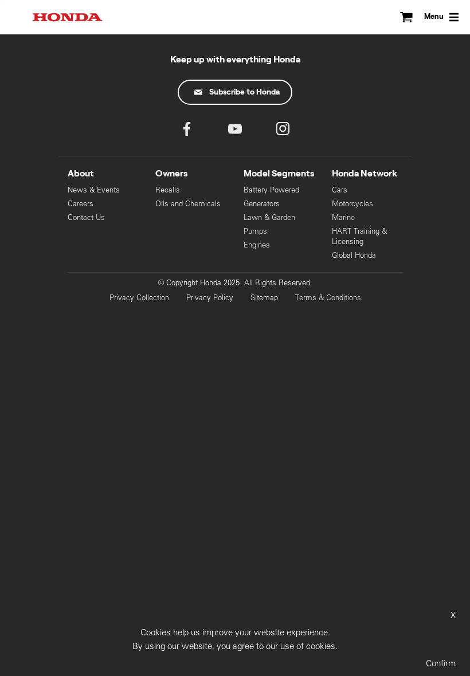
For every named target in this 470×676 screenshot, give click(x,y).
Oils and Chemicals (188, 204)
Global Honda (354, 255)
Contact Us (86, 217)
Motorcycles (352, 204)
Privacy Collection (139, 297)
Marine (343, 217)
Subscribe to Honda (244, 92)
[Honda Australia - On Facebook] (187, 131)
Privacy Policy (209, 297)
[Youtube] (235, 131)
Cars (339, 190)
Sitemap (264, 297)
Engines (257, 245)
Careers (80, 204)
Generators (262, 204)
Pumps (255, 231)
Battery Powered (271, 190)
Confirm (441, 663)
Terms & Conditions (328, 297)
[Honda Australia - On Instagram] (283, 131)
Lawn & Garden (269, 217)
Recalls (167, 190)
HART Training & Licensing (359, 236)
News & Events (94, 190)
